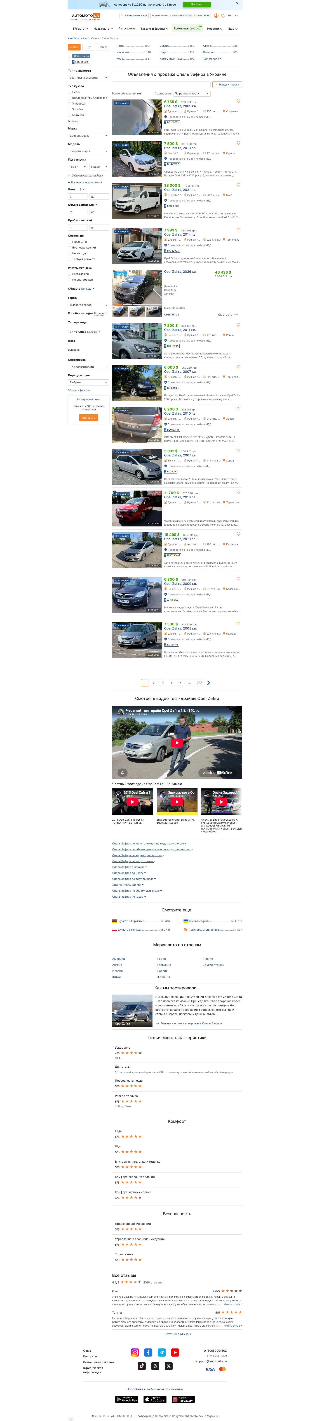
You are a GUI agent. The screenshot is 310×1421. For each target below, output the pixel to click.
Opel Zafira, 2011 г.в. (180, 330)
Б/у (89, 47)
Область (74, 288)
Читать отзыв (232, 1304)
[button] (85, 175)
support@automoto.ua (211, 1361)
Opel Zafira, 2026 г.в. (180, 271)
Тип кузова (76, 86)
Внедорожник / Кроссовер (89, 97)
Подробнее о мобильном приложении (155, 1389)
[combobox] (88, 78)
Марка (72, 128)
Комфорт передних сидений (135, 1177)
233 (200, 683)
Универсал (79, 103)
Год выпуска (77, 159)
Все (75, 47)
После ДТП (79, 241)
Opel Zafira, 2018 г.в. (180, 539)
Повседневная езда (129, 1080)
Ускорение (122, 1047)
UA (230, 15)
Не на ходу (79, 253)
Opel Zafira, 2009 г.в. (180, 106)
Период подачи (79, 375)
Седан (76, 92)
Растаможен (80, 274)
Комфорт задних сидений (133, 1192)
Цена (71, 189)
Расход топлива (126, 1096)
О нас (87, 1350)
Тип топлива (77, 331)
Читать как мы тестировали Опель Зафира (191, 1023)
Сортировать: (163, 93)
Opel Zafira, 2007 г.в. (180, 371)
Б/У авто (78, 28)
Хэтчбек (77, 109)
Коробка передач (80, 313)
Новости (213, 28)
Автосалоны (127, 28)
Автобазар (74, 38)
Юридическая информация (93, 1370)
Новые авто (101, 28)
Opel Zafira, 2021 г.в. (180, 190)
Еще (231, 28)
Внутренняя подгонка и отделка (137, 1161)
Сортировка (77, 359)
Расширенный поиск (136, 15)
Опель (95, 38)
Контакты (90, 1356)
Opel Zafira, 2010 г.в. (180, 413)
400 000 (187, 15)
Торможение (124, 1254)
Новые (103, 47)
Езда (118, 1131)
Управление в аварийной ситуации (140, 1239)
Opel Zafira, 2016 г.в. (180, 497)
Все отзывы (187, 28)
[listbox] (82, 189)
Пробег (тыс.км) (80, 220)
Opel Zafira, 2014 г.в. (180, 234)
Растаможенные (80, 268)
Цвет (71, 341)
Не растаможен (82, 279)
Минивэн (78, 115)
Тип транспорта (79, 70)
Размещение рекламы (98, 1362)
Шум (118, 1146)
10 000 (206, 15)
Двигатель (122, 1066)
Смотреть (225, 314)
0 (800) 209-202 (215, 1350)
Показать (88, 417)
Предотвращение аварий (133, 1223)
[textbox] (82, 305)
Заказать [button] (196, 4)
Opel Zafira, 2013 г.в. (180, 148)
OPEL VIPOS (171, 314)
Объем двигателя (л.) (84, 204)
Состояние (76, 235)
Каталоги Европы (153, 28)
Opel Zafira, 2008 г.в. (180, 628)
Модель (74, 144)
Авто (85, 38)
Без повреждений (84, 247)
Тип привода (77, 322)
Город (72, 297)
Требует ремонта (83, 259)
